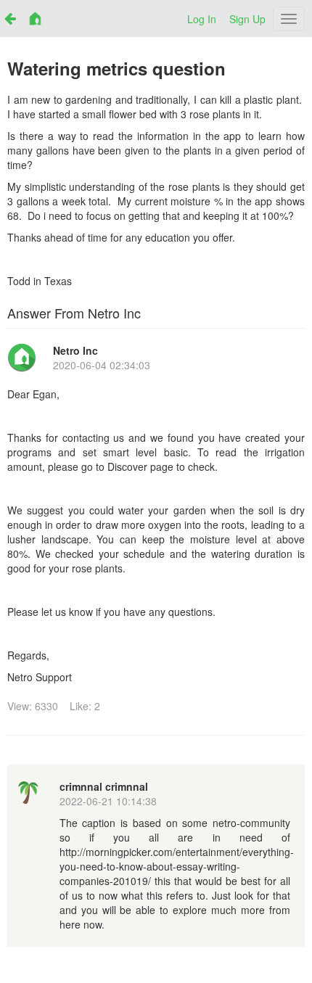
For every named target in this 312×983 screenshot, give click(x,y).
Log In (201, 19)
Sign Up (247, 19)
